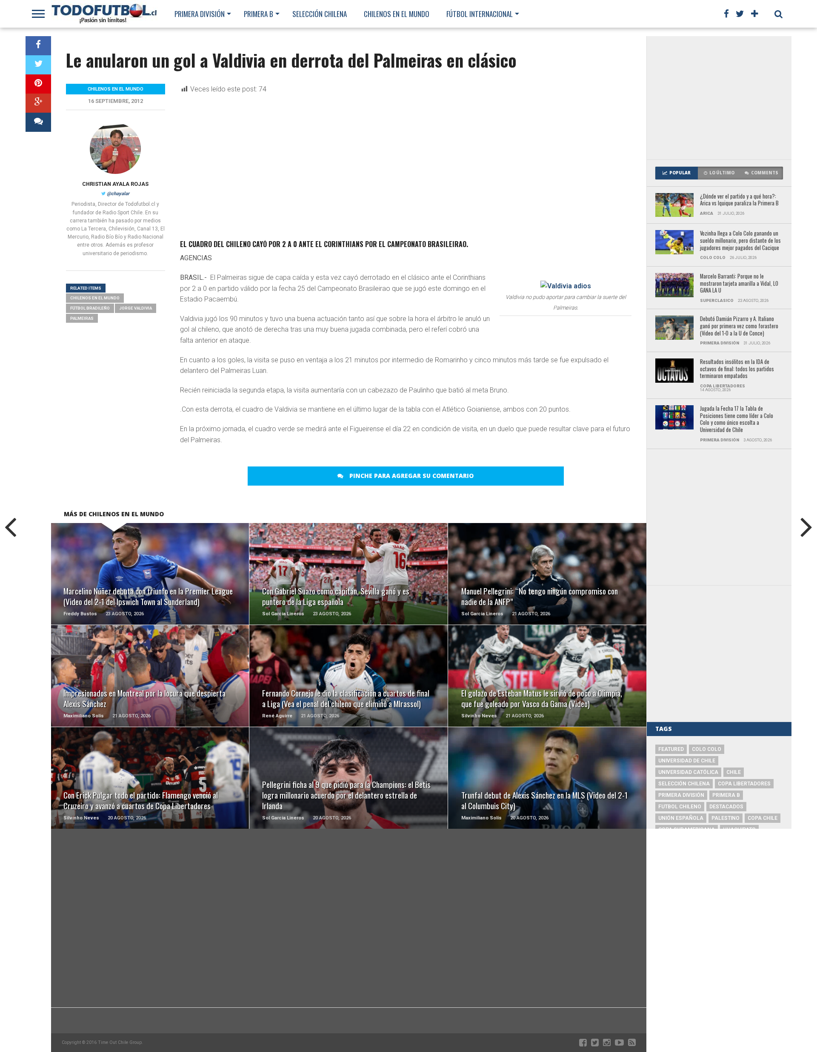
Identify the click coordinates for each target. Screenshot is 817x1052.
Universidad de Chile (686, 761)
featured (671, 749)
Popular (680, 173)
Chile (733, 772)
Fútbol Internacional (479, 14)
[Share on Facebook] (38, 45)
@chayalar (118, 193)
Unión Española (680, 818)
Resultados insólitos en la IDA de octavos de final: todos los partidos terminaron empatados (737, 369)
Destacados (726, 807)
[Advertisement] (719, 98)
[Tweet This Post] (38, 64)
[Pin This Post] (38, 84)
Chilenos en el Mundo (396, 14)
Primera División (199, 14)
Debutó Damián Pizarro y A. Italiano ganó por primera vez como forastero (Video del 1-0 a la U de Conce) (739, 326)
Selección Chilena (319, 14)
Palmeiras (82, 318)
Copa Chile (762, 818)
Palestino (725, 818)
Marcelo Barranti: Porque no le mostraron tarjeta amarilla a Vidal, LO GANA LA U (739, 283)
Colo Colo (706, 749)
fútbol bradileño (90, 308)
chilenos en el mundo (95, 298)
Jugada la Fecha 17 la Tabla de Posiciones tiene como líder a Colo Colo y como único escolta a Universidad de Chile (736, 419)
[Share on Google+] (38, 103)
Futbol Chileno (679, 807)
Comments (764, 173)
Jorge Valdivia (135, 308)
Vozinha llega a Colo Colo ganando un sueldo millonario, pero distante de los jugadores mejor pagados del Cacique (740, 240)
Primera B (258, 14)
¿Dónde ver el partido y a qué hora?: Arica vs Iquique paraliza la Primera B (739, 200)
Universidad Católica (688, 772)
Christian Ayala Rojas (115, 184)
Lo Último (721, 173)
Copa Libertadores (744, 784)
